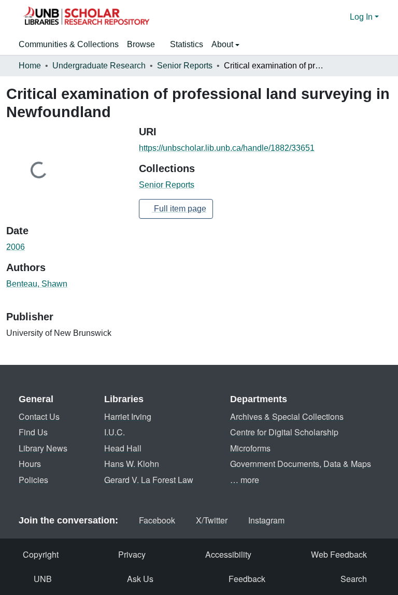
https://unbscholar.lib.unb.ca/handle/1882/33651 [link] (227, 148)
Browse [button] (141, 44)
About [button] (223, 44)
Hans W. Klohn (131, 464)
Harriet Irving (127, 416)
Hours (30, 464)
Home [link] (30, 65)
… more (244, 480)
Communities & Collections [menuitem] (69, 44)
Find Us (33, 432)
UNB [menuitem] (43, 579)
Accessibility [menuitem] (228, 554)
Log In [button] (362, 16)
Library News (43, 448)
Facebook (157, 520)
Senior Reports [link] (184, 65)
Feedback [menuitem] (247, 579)
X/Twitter (212, 520)
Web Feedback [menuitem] (339, 554)
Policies (33, 480)
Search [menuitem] (353, 579)
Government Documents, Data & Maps (300, 464)
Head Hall (122, 448)
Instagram (266, 520)
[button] (86, 17)
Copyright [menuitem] (41, 554)
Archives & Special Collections (287, 416)
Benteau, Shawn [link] (36, 283)
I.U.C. (114, 432)
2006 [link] (15, 247)
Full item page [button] (179, 208)
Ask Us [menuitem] (140, 579)
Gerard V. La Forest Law (148, 480)
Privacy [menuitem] (132, 554)
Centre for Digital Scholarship (284, 432)
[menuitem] (144, 44)
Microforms (250, 448)
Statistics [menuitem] (186, 44)
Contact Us (39, 416)
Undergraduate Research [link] (99, 65)
